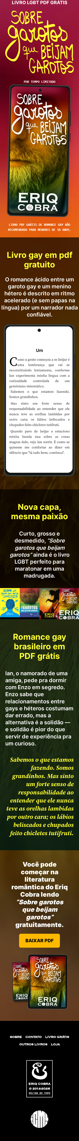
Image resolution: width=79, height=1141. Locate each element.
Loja (55, 1044)
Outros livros (33, 1044)
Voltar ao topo (39, 1093)
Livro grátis (57, 1037)
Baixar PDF (39, 940)
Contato (33, 1037)
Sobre (16, 1037)
